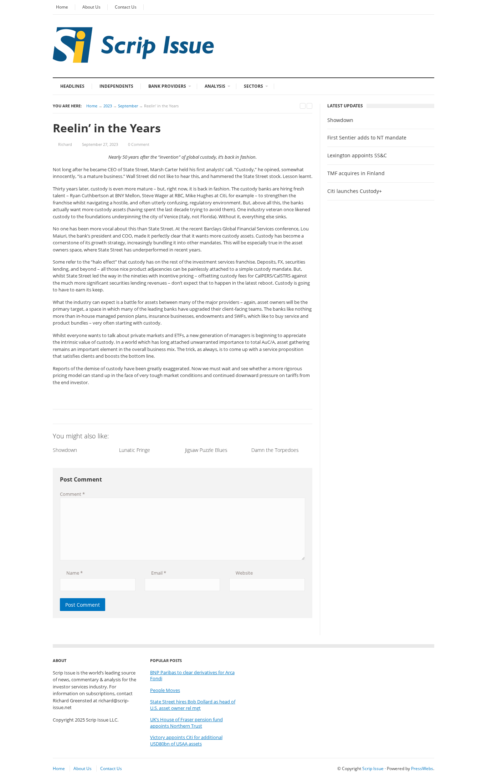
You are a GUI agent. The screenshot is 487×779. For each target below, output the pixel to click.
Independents (116, 86)
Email (158, 573)
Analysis (215, 86)
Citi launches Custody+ (354, 191)
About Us (91, 7)
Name (74, 573)
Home (62, 7)
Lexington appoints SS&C (357, 155)
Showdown (340, 120)
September (128, 105)
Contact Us (126, 7)
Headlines (72, 86)
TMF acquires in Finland (356, 173)
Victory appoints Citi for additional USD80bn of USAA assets (186, 740)
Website (244, 573)
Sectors (253, 86)
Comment (72, 494)
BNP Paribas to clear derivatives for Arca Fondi (192, 675)
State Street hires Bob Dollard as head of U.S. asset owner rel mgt (192, 705)
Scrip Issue (373, 768)
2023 (107, 105)
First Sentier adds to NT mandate (366, 137)
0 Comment (138, 144)
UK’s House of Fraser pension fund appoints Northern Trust (186, 723)
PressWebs (422, 768)
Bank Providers (167, 86)
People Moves (165, 690)
